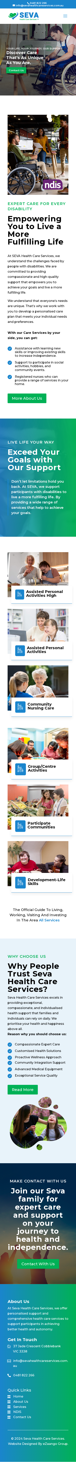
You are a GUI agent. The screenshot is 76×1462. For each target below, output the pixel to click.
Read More (23, 1089)
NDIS (17, 1412)
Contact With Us (38, 1264)
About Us (20, 1401)
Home (18, 1396)
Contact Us (16, 70)
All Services (49, 920)
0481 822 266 (38, 3)
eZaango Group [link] (55, 1444)
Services (19, 1407)
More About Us (27, 398)
